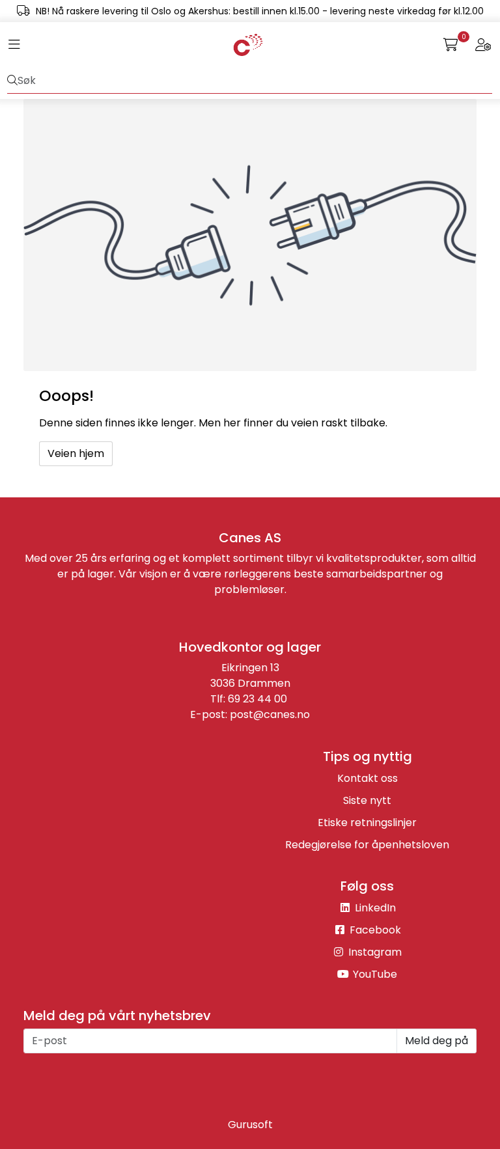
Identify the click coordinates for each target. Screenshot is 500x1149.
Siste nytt (367, 800)
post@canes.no (270, 714)
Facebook (374, 929)
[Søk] (12, 81)
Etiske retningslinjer (367, 822)
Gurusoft (250, 1124)
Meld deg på (436, 1040)
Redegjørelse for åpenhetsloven (367, 844)
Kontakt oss (367, 778)
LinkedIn (374, 907)
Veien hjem (76, 453)
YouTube (373, 974)
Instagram (374, 952)
